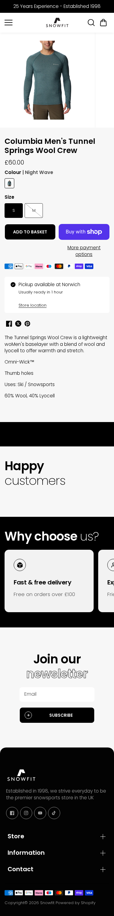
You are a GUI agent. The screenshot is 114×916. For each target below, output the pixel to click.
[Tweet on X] (18, 323)
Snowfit (47, 903)
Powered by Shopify (75, 903)
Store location (33, 305)
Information (26, 852)
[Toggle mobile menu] (23, 22)
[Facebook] (12, 813)
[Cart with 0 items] (103, 22)
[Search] (91, 22)
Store (16, 836)
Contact (20, 869)
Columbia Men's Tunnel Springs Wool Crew (50, 146)
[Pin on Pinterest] (27, 323)
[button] (103, 22)
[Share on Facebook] (9, 323)
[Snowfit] (57, 22)
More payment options (84, 250)
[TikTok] (54, 813)
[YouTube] (40, 813)
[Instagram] (26, 813)
